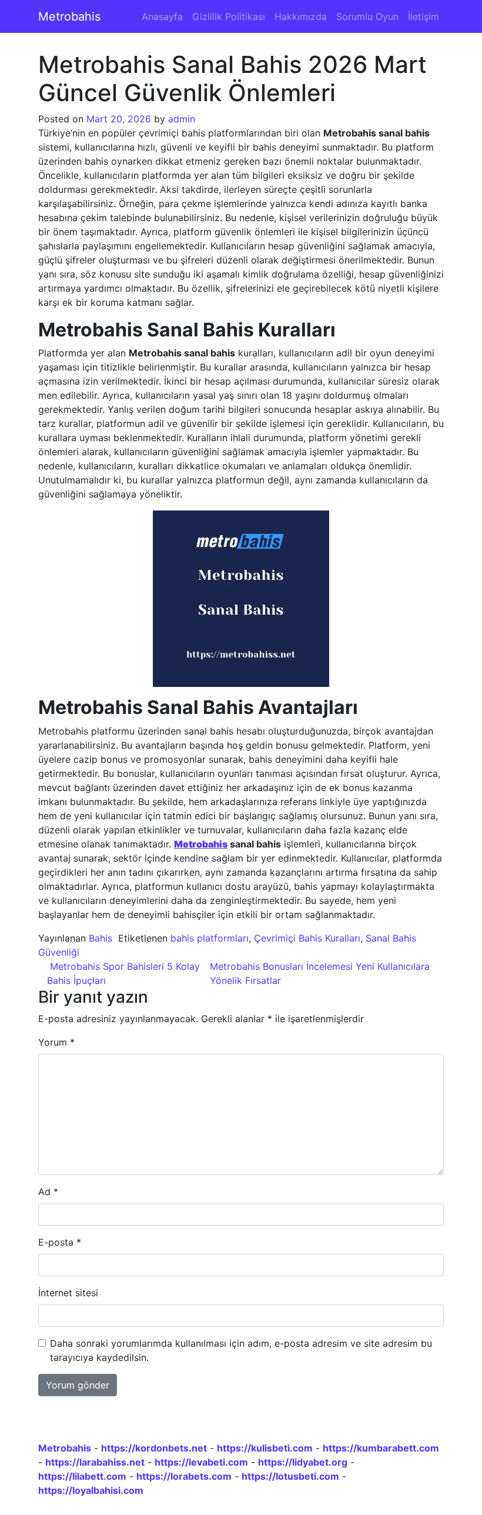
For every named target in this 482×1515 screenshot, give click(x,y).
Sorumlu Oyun (367, 16)
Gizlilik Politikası (228, 16)
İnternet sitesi (68, 1293)
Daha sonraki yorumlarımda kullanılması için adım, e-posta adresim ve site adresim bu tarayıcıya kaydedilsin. (241, 1350)
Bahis (100, 938)
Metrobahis (69, 16)
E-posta (59, 1242)
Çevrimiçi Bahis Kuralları (307, 938)
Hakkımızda (301, 16)
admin (181, 119)
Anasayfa (162, 16)
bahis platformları (209, 938)
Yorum (56, 1042)
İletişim (423, 16)
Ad (48, 1191)
